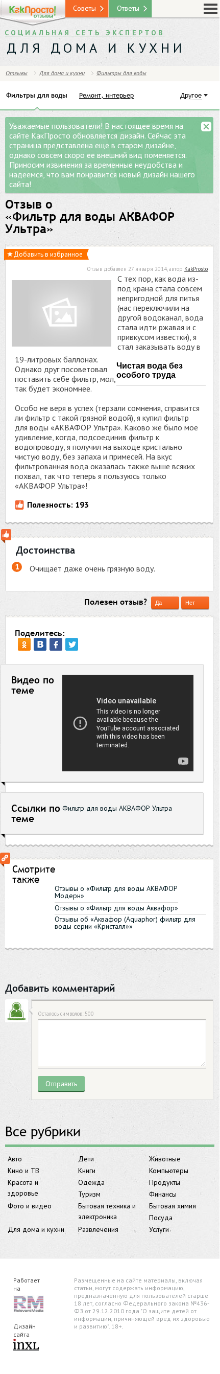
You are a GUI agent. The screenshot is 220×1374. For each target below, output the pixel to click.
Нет (190, 603)
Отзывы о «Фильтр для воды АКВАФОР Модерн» (116, 892)
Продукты (164, 1182)
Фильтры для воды (121, 73)
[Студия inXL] (26, 1345)
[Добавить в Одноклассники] (24, 644)
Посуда (161, 1217)
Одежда (91, 1182)
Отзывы (17, 73)
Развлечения (98, 1229)
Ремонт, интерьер (106, 95)
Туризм (89, 1194)
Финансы (163, 1194)
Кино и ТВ (23, 1170)
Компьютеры (168, 1170)
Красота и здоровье (23, 1188)
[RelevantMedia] (28, 1303)
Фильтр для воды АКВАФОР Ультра (117, 808)
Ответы (128, 8)
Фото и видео (30, 1205)
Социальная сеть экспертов (85, 33)
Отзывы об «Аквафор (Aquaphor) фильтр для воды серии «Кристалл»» (125, 922)
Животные (165, 1158)
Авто (15, 1158)
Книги (86, 1170)
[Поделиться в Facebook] (56, 644)
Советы (84, 8)
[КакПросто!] (32, 13)
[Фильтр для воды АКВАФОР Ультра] (61, 314)
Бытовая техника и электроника (107, 1211)
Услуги (159, 1229)
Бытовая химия (172, 1205)
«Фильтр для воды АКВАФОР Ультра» (90, 223)
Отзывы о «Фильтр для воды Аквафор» (116, 907)
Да (158, 603)
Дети (86, 1158)
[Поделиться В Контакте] (40, 644)
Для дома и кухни (36, 1229)
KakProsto (196, 268)
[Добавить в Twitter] (71, 644)
